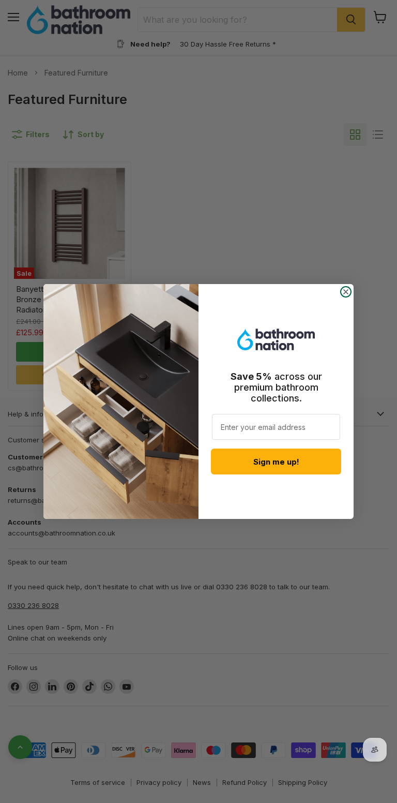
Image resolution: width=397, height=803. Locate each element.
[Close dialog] (346, 292)
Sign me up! (276, 462)
